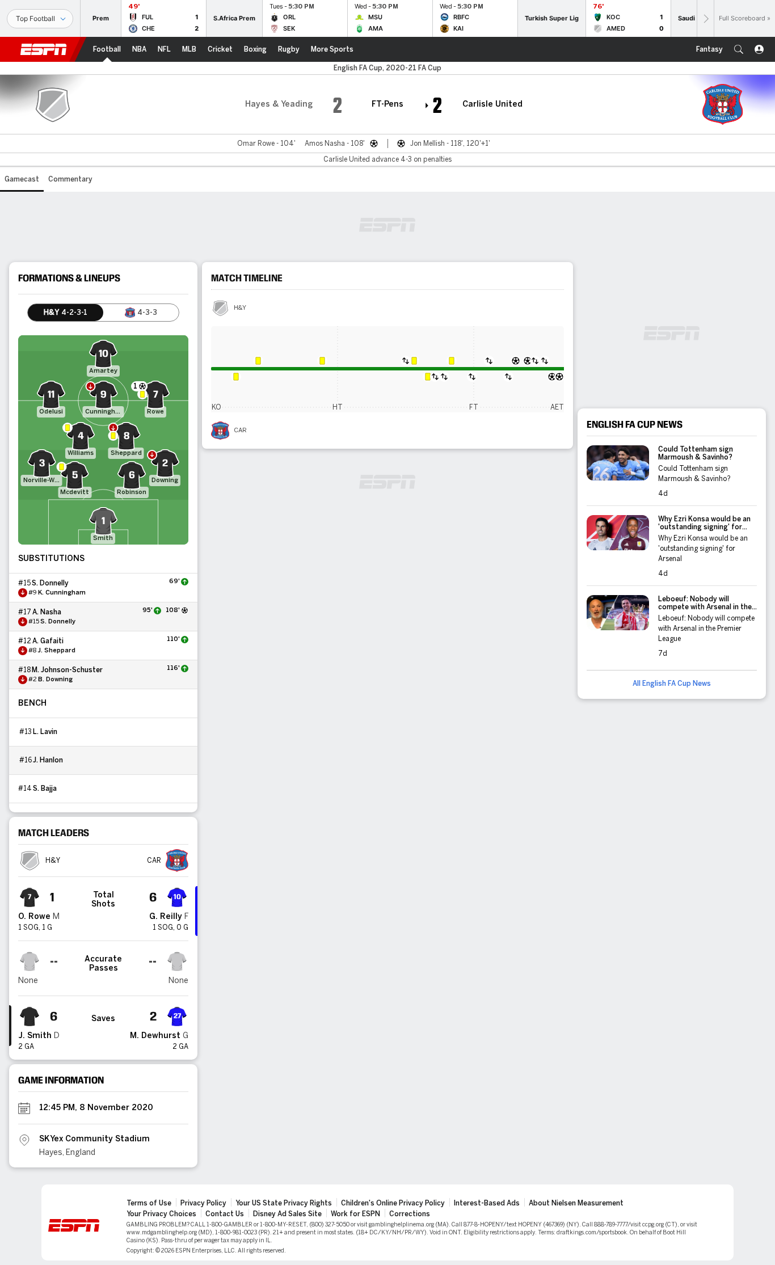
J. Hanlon (48, 760)
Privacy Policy (203, 1203)
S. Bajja (45, 788)
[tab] (65, 312)
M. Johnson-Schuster (67, 670)
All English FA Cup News (672, 684)
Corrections (409, 1214)
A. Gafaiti (48, 641)
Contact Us (224, 1214)
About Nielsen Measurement (576, 1203)
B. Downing (55, 679)
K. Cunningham (62, 592)
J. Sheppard (56, 650)
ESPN (43, 49)
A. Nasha (46, 612)
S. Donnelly (50, 583)
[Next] (705, 18)
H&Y (240, 308)
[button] (738, 49)
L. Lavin (45, 732)
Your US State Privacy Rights (283, 1203)
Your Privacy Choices (161, 1214)
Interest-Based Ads (487, 1203)
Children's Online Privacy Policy (393, 1203)
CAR (240, 430)
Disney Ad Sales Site (287, 1214)
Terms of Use (149, 1203)
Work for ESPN (355, 1214)
